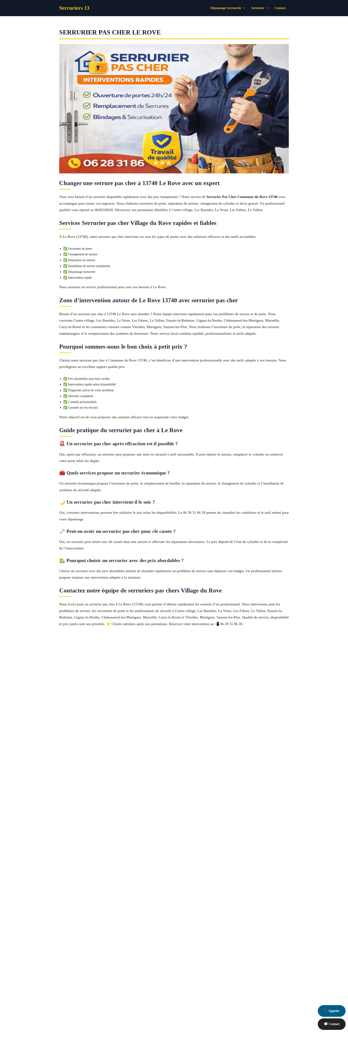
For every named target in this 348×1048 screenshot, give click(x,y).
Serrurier (257, 8)
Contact (280, 8)
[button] (243, 8)
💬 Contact (332, 1024)
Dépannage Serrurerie (225, 8)
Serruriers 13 (74, 8)
